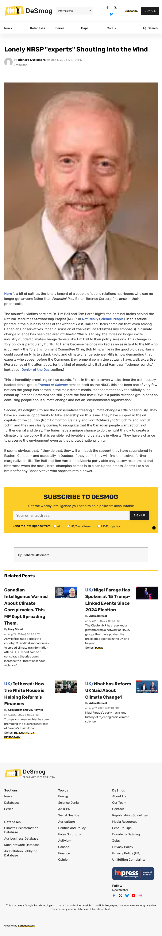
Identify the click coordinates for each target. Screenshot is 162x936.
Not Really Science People (103, 319)
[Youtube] (133, 895)
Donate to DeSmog (126, 834)
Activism (64, 841)
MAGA (99, 647)
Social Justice (68, 815)
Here (8, 294)
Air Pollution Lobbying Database (20, 853)
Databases (12, 803)
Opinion (64, 860)
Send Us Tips (122, 828)
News (8, 796)
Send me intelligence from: (32, 526)
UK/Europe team (111, 526)
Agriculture (66, 822)
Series (8, 809)
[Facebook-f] (107, 7)
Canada (63, 847)
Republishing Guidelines (130, 815)
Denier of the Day (36, 370)
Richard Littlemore (32, 60)
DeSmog (39, 11)
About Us (119, 796)
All (58, 526)
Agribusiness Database (21, 838)
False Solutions (69, 834)
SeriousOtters (26, 925)
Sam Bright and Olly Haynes (25, 709)
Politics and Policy (72, 828)
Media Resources (124, 822)
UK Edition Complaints (129, 860)
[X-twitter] (115, 7)
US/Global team (81, 526)
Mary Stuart (15, 629)
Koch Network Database (21, 845)
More (110, 28)
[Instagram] (140, 895)
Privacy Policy (122, 847)
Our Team (119, 803)
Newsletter (120, 890)
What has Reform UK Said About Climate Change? (108, 690)
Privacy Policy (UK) (126, 853)
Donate (150, 11)
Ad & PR (64, 809)
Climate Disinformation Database (21, 830)
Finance (64, 853)
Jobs (116, 841)
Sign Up (139, 515)
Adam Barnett (98, 615)
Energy (63, 796)
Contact (118, 809)
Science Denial (69, 803)
